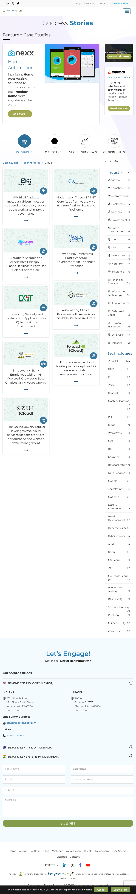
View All (120, 180)
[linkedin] (8, 3)
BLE (119, 449)
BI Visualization (119, 465)
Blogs (78, 3)
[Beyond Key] (12, 10)
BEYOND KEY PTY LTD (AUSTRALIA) (70, 747)
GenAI (119, 552)
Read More (19, 113)
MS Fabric (119, 560)
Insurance (120, 271)
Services (120, 212)
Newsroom (102, 851)
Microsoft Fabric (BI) (119, 577)
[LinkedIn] (65, 865)
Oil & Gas (120, 334)
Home (12, 851)
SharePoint (119, 489)
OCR (119, 369)
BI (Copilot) (119, 599)
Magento (119, 497)
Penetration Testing (119, 589)
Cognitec (119, 457)
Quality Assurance (119, 506)
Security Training (119, 608)
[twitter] (13, 3)
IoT (119, 377)
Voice (119, 385)
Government (120, 220)
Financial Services (119, 281)
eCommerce (120, 196)
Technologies (32, 162)
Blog (46, 851)
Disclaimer (34, 885)
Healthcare (120, 204)
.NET (119, 409)
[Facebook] (80, 865)
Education (120, 303)
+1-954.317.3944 (15, 735)
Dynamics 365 (119, 528)
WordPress (119, 433)
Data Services (119, 473)
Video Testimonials (83, 152)
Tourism (120, 239)
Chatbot (119, 393)
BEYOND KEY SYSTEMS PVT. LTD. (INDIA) (70, 756)
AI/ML (119, 544)
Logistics (120, 188)
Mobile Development (119, 518)
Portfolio (90, 3)
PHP (119, 417)
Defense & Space (119, 313)
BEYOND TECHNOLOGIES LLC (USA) (30, 683)
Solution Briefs (113, 152)
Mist (119, 441)
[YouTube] (88, 865)
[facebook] (17, 3)
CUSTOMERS (53, 152)
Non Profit (120, 263)
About (23, 851)
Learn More (121, 889)
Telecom (120, 342)
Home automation (119, 229)
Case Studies (23, 152)
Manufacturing (120, 256)
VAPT (119, 568)
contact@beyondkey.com (21, 722)
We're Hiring (121, 3)
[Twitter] (72, 865)
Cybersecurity (119, 536)
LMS (120, 247)
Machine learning (119, 402)
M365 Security (119, 623)
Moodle (119, 481)
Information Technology (119, 293)
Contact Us (104, 3)
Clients (88, 851)
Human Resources (119, 324)
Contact (75, 856)
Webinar (57, 851)
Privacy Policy (52, 885)
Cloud (119, 425)
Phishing (119, 615)
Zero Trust (119, 631)
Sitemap (61, 856)
